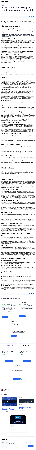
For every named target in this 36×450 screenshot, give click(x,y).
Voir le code (17, 379)
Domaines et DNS (5, 411)
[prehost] (5, 1)
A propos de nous (4, 442)
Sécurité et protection (12, 411)
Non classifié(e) (22, 410)
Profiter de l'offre (9, 361)
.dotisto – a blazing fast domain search (25, 387)
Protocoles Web (3, 12)
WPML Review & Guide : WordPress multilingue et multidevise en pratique (26, 407)
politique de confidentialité (27, 442)
